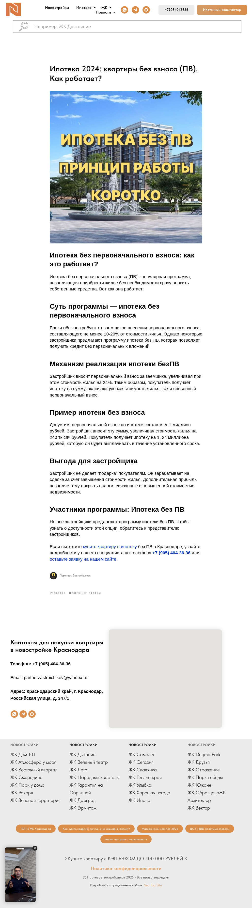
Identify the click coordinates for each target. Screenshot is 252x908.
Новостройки (57, 7)
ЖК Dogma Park (204, 754)
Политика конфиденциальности (126, 868)
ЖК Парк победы (205, 777)
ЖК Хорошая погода (149, 793)
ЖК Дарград (82, 800)
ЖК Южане (199, 785)
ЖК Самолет (141, 754)
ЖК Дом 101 (22, 754)
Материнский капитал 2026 (160, 828)
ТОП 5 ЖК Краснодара (35, 828)
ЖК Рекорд (21, 793)
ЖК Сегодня (141, 762)
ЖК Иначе (139, 800)
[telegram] (135, 10)
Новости (104, 12)
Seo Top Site (153, 885)
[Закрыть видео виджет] (34, 848)
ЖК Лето (78, 770)
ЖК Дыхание (82, 754)
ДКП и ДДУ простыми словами (209, 828)
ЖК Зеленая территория (35, 800)
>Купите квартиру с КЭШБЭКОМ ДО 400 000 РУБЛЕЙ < (126, 858)
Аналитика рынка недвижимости (126, 839)
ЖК (104, 7)
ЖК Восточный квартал (33, 770)
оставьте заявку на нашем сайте (83, 559)
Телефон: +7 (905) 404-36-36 (40, 663)
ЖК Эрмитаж (82, 808)
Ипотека (84, 7)
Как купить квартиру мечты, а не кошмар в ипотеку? (96, 828)
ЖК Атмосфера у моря (33, 762)
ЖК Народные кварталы (94, 777)
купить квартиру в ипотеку (110, 546)
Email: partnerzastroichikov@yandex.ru (48, 677)
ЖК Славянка (142, 770)
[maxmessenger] (146, 10)
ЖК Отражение (204, 770)
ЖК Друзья (199, 762)
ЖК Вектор (199, 808)
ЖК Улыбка (139, 785)
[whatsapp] (124, 10)
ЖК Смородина (26, 777)
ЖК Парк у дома (27, 785)
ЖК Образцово (203, 793)
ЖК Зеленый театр (88, 762)
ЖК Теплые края (145, 777)
